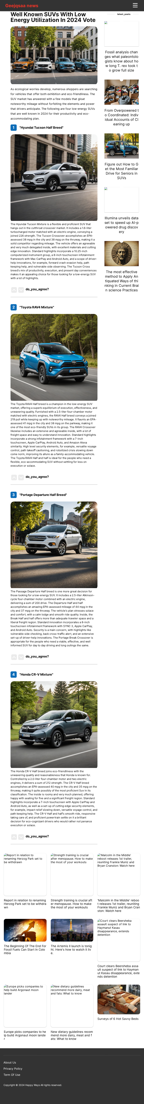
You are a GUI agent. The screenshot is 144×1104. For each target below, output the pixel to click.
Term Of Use (12, 1074)
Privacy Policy (13, 1068)
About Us (10, 1062)
